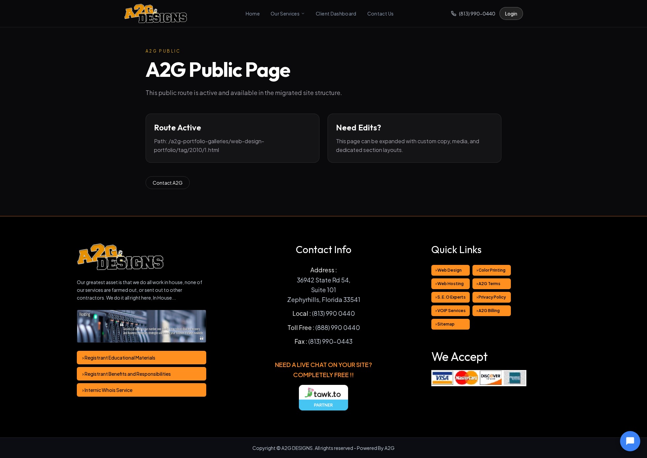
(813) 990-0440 (477, 13)
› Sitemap (445, 324)
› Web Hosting (449, 283)
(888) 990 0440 (337, 327)
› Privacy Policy (491, 297)
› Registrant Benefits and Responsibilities (126, 374)
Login (511, 13)
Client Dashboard (336, 13)
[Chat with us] (630, 441)
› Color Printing (490, 270)
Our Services (285, 13)
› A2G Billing (488, 310)
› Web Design (448, 270)
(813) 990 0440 (333, 313)
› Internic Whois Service (107, 390)
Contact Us (380, 13)
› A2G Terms (488, 283)
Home (253, 13)
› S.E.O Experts (450, 297)
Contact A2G (168, 183)
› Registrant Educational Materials (118, 358)
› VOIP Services (450, 310)
